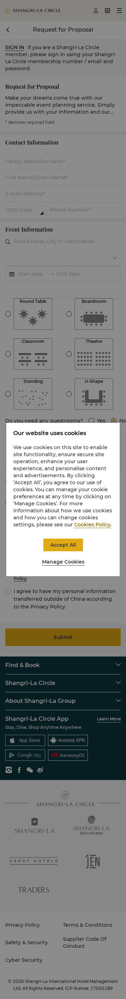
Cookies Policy (92, 524)
